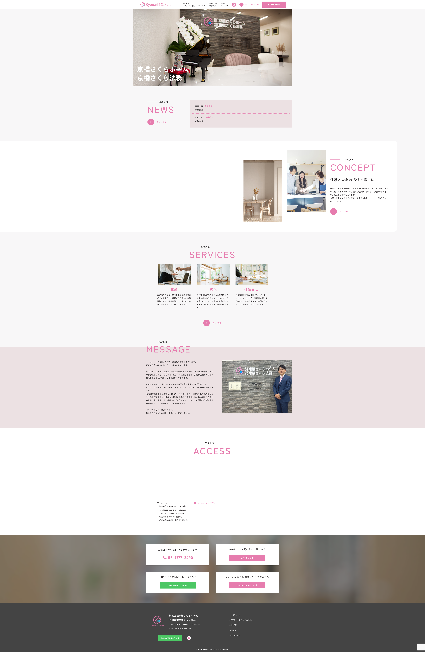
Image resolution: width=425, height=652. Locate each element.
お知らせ (233, 630)
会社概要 (233, 625)
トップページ (235, 615)
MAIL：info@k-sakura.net (180, 628)
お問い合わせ (235, 635)
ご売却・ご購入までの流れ (240, 620)
